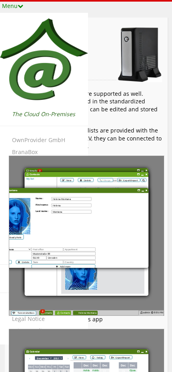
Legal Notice (28, 319)
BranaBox (25, 152)
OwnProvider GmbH (38, 140)
